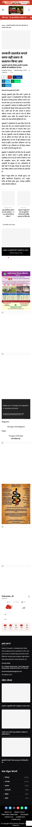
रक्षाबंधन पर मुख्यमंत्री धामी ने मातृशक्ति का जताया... (16, 250)
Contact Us (9, 817)
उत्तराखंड (17, 782)
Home (3, 25)
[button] (3, 243)
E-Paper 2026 (16, 819)
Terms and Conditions (9, 814)
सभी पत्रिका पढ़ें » (16, 438)
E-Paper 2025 (20, 817)
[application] (16, 409)
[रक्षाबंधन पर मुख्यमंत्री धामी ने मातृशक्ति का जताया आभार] (16, 237)
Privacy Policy (19, 812)
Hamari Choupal (7, 70)
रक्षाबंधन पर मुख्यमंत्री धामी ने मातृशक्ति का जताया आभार (16, 706)
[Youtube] (18, 807)
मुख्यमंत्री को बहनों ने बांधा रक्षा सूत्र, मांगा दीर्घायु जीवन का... (15, 761)
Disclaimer (24, 814)
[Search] (29, 10)
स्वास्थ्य (17, 786)
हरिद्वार (17, 794)
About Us (8, 812)
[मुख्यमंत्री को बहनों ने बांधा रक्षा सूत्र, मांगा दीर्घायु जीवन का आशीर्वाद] (16, 747)
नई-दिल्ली (17, 790)
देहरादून (17, 777)
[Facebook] (6, 807)
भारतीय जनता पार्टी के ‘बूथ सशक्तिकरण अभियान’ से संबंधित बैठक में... (14, 733)
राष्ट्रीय (17, 798)
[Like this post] (10, 77)
